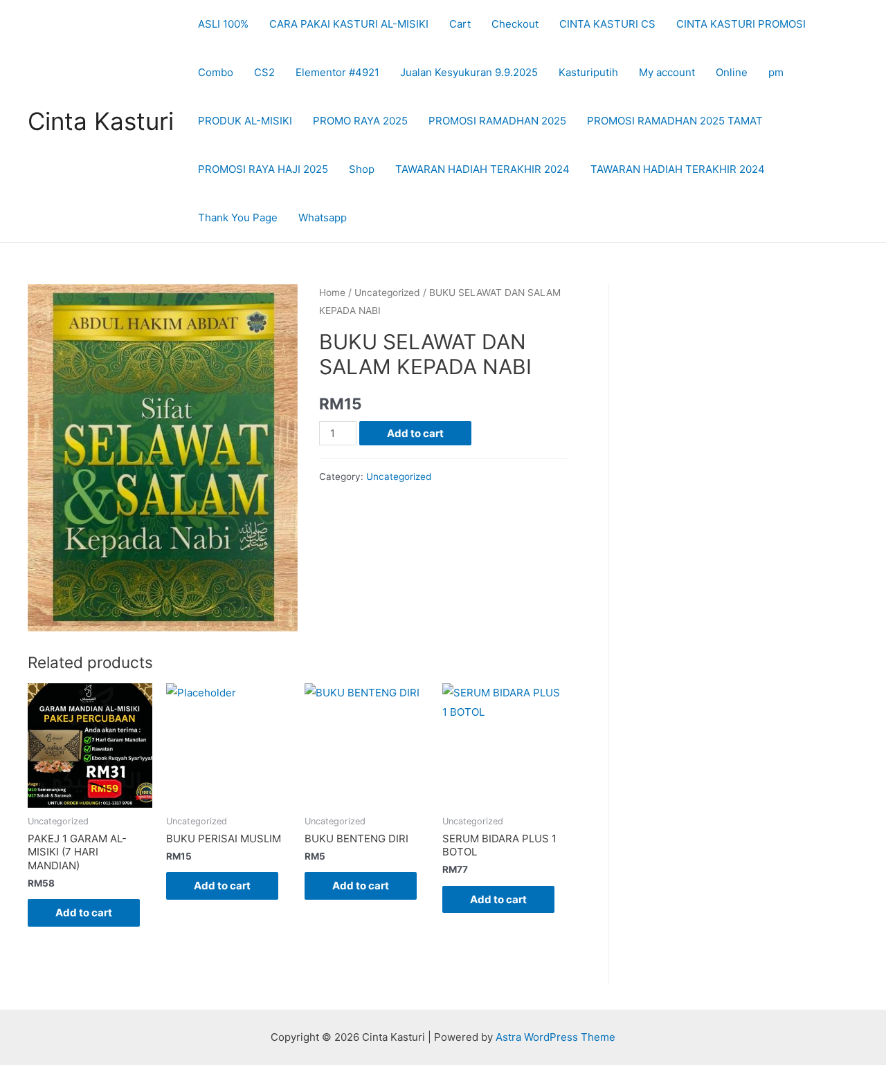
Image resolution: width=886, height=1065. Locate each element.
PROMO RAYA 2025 (360, 120)
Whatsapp (322, 217)
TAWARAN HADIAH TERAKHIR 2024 (482, 169)
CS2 (264, 72)
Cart (460, 23)
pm (776, 72)
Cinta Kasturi (101, 121)
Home (332, 292)
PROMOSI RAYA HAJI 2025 (263, 169)
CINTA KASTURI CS (607, 23)
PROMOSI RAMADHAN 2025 (497, 120)
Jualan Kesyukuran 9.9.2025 (469, 72)
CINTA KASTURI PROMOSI (741, 23)
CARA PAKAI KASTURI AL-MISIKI (348, 23)
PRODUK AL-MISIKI (245, 120)
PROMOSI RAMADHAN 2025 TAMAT (675, 120)
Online (732, 72)
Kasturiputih (588, 72)
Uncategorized (387, 292)
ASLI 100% (223, 23)
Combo (215, 72)
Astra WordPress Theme (555, 1037)
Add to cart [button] (83, 912)
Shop (361, 169)
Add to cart (415, 433)
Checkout (515, 23)
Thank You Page (238, 217)
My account (667, 72)
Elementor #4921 (337, 72)
